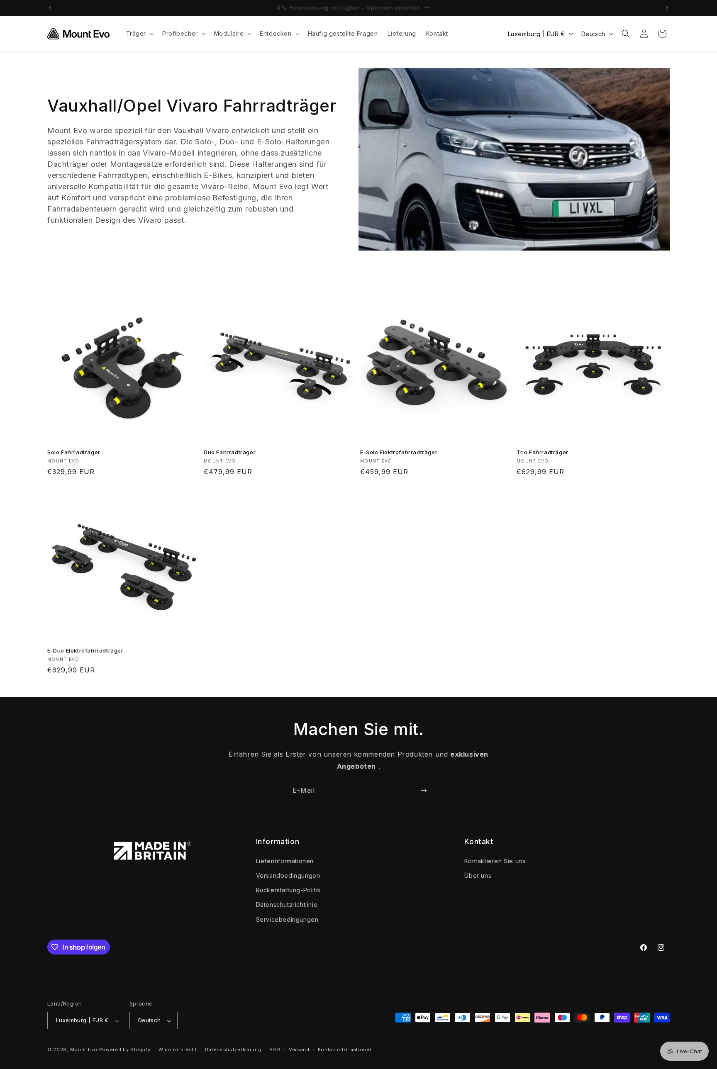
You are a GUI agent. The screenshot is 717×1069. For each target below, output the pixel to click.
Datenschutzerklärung (233, 1049)
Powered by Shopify (125, 1050)
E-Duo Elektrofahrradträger (85, 650)
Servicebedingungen (287, 919)
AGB (274, 1049)
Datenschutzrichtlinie (287, 904)
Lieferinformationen (285, 860)
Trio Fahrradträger (542, 452)
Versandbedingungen (288, 875)
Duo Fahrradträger (230, 452)
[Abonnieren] (424, 790)
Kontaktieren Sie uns (494, 860)
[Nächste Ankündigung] (667, 8)
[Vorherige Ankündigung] (50, 8)
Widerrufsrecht (178, 1049)
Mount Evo (84, 1050)
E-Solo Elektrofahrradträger (398, 452)
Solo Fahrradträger (73, 452)
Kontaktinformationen (345, 1049)
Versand (299, 1049)
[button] (139, 33)
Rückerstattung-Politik (288, 890)
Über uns (477, 875)
